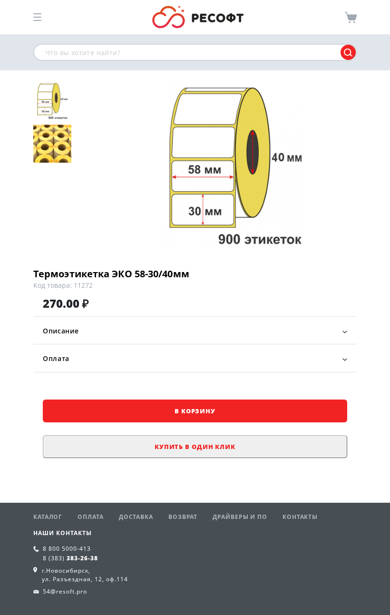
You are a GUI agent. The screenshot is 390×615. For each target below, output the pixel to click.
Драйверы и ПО (240, 517)
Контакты (300, 517)
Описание (61, 330)
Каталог (47, 517)
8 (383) (70, 558)
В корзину (195, 411)
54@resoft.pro (65, 591)
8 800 (67, 549)
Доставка (136, 517)
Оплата (56, 358)
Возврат (182, 517)
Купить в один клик (195, 446)
